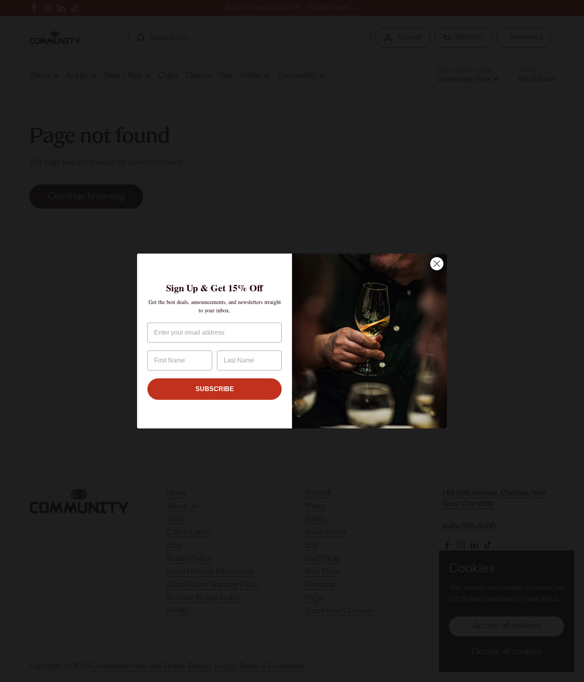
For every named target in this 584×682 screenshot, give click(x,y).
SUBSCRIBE (214, 389)
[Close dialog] (437, 264)
